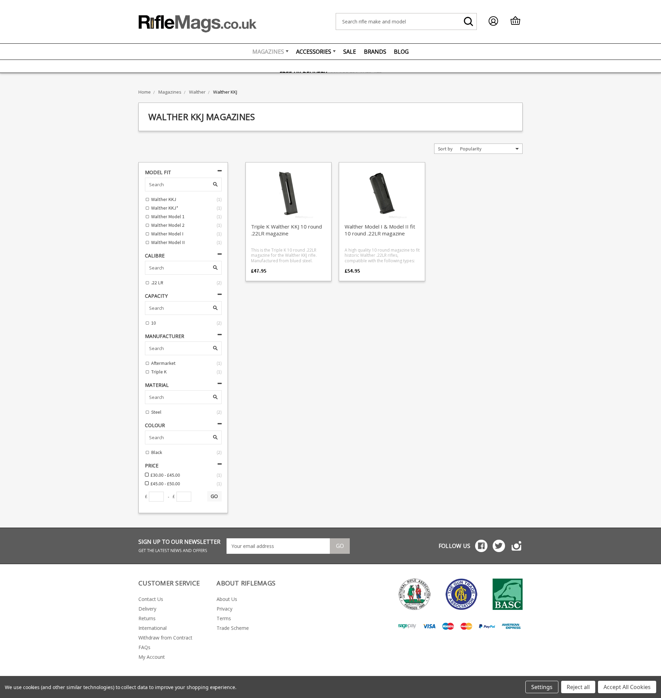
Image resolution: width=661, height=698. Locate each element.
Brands (375, 51)
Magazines (268, 51)
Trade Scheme (233, 628)
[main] (382, 226)
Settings (542, 687)
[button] (489, 149)
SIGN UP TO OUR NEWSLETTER (179, 545)
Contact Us (150, 599)
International (152, 628)
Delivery (147, 608)
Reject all (578, 687)
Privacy (224, 608)
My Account (151, 657)
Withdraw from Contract (165, 637)
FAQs (144, 647)
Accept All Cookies (627, 687)
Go (340, 546)
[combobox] (406, 21)
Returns (147, 618)
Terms (224, 618)
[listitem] (288, 226)
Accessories (313, 51)
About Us (227, 599)
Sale (349, 51)
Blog (401, 51)
